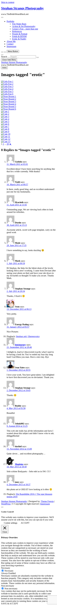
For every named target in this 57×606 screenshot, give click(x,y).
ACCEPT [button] (25, 523)
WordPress (6, 504)
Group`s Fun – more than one (25, 29)
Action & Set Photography (23, 26)
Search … (5, 56)
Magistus (19, 464)
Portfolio (10, 21)
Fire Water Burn (19, 24)
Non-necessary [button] (7, 586)
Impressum (11, 46)
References (17, 31)
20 (8, 144)
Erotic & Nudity (19, 39)
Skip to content (7, 2)
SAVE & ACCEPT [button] (9, 603)
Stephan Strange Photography (22, 8)
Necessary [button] (5, 568)
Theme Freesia (47, 501)
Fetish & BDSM (19, 36)
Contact (10, 44)
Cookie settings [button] (10, 523)
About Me (11, 41)
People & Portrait (19, 34)
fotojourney (20, 345)
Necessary (8, 571)
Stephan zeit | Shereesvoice (28, 336)
